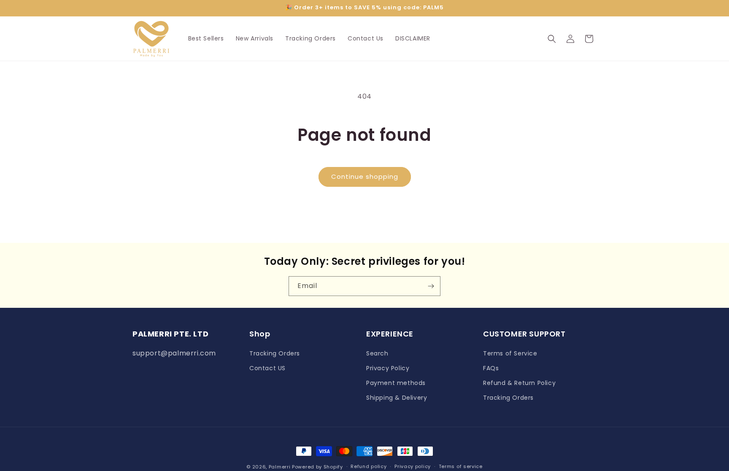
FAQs (491, 368)
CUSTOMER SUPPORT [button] (524, 334)
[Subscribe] (430, 286)
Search (377, 353)
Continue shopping (364, 176)
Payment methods (396, 383)
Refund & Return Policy (519, 383)
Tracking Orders (274, 353)
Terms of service (461, 466)
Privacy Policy (387, 368)
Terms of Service (510, 353)
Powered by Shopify (317, 466)
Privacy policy (412, 466)
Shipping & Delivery (396, 397)
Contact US (267, 368)
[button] (552, 39)
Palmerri (280, 466)
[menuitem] (206, 38)
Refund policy (368, 466)
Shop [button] (259, 334)
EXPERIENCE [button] (389, 334)
